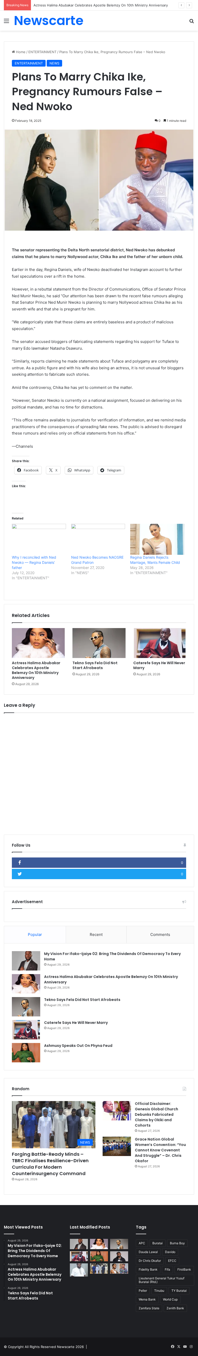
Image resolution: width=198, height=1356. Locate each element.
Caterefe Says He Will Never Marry (159, 665)
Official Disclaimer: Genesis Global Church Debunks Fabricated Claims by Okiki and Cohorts (156, 1114)
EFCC (172, 1261)
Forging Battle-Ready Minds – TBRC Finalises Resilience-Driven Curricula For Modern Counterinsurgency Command (50, 1164)
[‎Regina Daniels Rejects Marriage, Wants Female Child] (157, 539)
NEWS (54, 63)
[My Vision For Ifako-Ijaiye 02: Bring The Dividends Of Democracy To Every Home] (26, 960)
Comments (160, 934)
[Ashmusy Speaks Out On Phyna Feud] (26, 1052)
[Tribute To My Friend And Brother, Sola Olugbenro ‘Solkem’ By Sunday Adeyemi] (79, 1269)
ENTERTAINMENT (42, 52)
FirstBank (184, 1269)
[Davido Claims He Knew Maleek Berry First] (119, 1256)
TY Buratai (179, 1291)
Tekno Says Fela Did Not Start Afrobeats (95, 665)
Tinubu (159, 1291)
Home (20, 52)
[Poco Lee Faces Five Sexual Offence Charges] (119, 1268)
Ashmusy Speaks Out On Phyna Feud (78, 1045)
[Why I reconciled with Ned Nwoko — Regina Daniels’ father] (39, 539)
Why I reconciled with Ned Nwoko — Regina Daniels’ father (34, 562)
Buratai (157, 1243)
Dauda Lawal (148, 1252)
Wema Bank (147, 1299)
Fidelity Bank (148, 1269)
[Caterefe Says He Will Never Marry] (159, 643)
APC (142, 1243)
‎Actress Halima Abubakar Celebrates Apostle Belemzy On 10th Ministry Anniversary (36, 670)
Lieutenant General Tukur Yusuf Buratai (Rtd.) (161, 1280)
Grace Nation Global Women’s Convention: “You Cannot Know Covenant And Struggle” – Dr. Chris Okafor (160, 1150)
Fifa (167, 1269)
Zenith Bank (175, 1308)
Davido (170, 1252)
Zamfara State (149, 1308)
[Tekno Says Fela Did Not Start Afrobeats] (98, 643)
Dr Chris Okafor (150, 1261)
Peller (143, 1291)
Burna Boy (177, 1243)
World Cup (170, 1299)
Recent (96, 934)
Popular (35, 934)
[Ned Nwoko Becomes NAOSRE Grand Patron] (98, 539)
